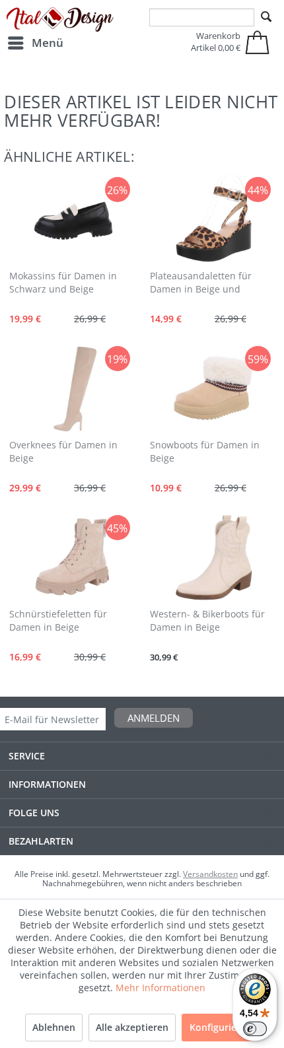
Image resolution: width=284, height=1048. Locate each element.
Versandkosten (210, 874)
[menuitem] (35, 43)
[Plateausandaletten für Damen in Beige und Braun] (212, 219)
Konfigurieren (221, 1027)
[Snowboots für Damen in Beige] (212, 388)
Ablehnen (53, 1027)
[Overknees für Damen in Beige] (72, 388)
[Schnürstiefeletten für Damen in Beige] (72, 557)
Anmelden (153, 717)
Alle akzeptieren (132, 1027)
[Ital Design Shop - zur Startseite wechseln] (60, 20)
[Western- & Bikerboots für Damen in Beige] (212, 557)
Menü (47, 42)
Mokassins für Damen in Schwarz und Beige (63, 282)
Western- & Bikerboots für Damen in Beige (207, 620)
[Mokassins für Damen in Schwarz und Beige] (72, 219)
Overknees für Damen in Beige (63, 451)
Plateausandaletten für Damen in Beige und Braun (201, 283)
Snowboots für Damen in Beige (205, 451)
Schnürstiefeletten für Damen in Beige (58, 620)
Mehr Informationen (160, 987)
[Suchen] (266, 17)
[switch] (255, 1029)
